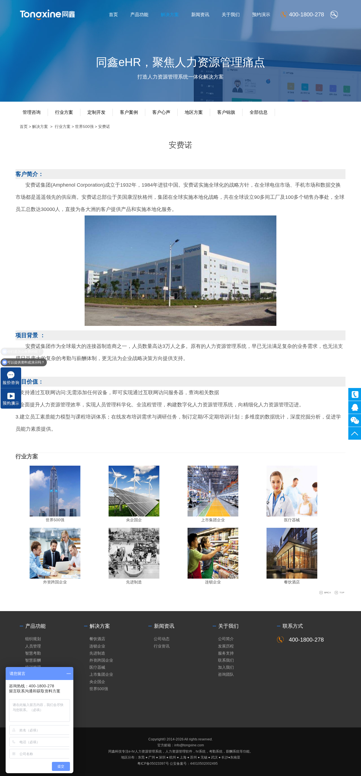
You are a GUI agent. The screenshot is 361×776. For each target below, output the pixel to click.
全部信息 (259, 112)
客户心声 (161, 112)
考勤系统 (216, 751)
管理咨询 (32, 112)
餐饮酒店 (292, 582)
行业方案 (64, 112)
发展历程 (226, 646)
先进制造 (134, 582)
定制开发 (96, 112)
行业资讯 (162, 646)
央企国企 (134, 520)
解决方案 (170, 14)
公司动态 (162, 639)
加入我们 (226, 667)
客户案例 (129, 112)
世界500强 (84, 126)
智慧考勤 (33, 653)
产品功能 (139, 14)
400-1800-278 (354, 394)
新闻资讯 (200, 14)
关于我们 (231, 14)
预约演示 (261, 14)
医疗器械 (292, 520)
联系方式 (293, 626)
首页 (113, 14)
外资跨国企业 (55, 582)
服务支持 (226, 653)
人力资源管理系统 (148, 751)
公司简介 (226, 639)
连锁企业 (213, 582)
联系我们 (226, 660)
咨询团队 (226, 674)
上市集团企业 (213, 520)
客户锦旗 (226, 112)
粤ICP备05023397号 (153, 764)
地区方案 (194, 112)
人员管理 (33, 646)
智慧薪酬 (33, 660)
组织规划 (33, 639)
